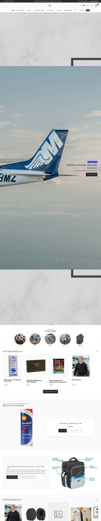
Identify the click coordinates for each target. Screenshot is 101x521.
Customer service (94, 1)
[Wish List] (91, 5)
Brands (82, 10)
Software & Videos (39, 10)
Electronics (50, 10)
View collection (49, 391)
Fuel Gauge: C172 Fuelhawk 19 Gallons (12, 380)
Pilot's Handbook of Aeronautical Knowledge (57, 381)
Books (29, 10)
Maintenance (67, 10)
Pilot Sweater (76, 380)
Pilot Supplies (20, 10)
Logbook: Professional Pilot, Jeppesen (34, 381)
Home (12, 10)
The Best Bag (12, 477)
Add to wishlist (74, 430)
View (61, 430)
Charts (59, 10)
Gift (75, 10)
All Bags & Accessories (27, 477)
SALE (88, 10)
